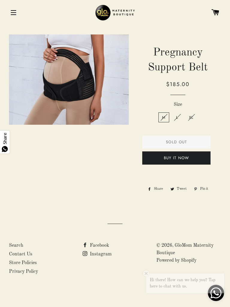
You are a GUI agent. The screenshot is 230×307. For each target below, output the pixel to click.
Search (16, 245)
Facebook (99, 245)
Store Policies (23, 263)
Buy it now (176, 158)
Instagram (100, 254)
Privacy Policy (23, 271)
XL (191, 117)
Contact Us (20, 254)
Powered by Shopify (176, 260)
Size (178, 104)
